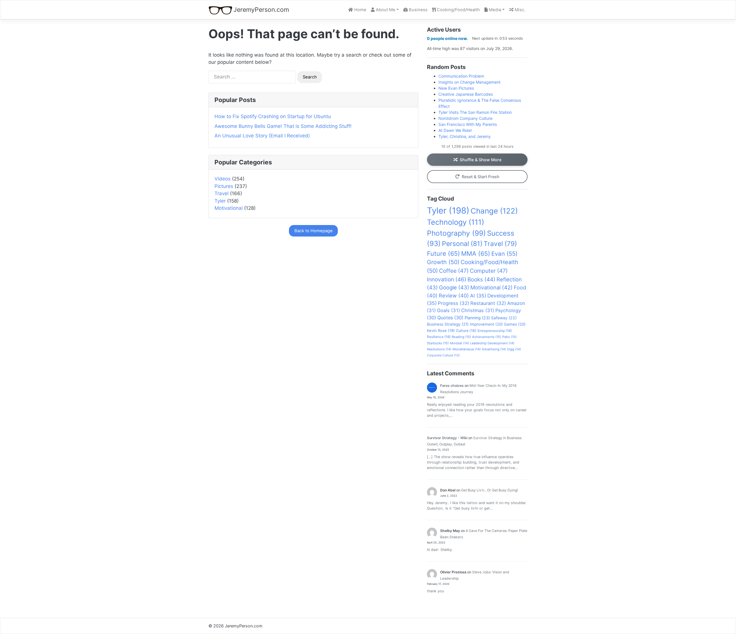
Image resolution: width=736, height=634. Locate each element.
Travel (221, 193)
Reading (461, 337)
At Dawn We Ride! (455, 130)
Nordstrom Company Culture (465, 118)
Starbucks (438, 343)
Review (454, 295)
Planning (477, 317)
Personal (462, 244)
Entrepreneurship (495, 330)
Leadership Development (492, 343)
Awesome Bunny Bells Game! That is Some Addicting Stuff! (283, 126)
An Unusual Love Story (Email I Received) (262, 136)
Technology (455, 222)
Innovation (446, 279)
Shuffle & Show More (480, 159)
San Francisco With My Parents (467, 124)
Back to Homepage (313, 230)
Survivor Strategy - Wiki (447, 438)
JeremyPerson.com (261, 9)
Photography (456, 233)
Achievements (486, 337)
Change (494, 210)
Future (443, 253)
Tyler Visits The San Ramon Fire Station (475, 112)
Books (481, 279)
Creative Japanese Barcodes (465, 94)
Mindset (459, 343)
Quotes (450, 317)
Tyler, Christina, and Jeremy (464, 136)
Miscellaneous (467, 349)
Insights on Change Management (469, 82)
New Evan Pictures (456, 88)
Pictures (223, 186)
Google (454, 287)
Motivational (228, 208)
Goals (448, 310)
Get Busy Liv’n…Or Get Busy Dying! (489, 490)
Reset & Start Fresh (480, 176)
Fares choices (452, 385)
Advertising (494, 349)
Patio (509, 337)
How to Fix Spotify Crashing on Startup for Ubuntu (272, 116)
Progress (453, 303)
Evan (504, 253)
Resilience (439, 337)
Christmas (477, 310)
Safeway (504, 317)
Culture (466, 330)
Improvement (486, 324)
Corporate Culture (443, 355)
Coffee (454, 270)
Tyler (220, 201)
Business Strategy (448, 324)
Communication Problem (461, 76)
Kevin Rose (441, 330)
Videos (222, 179)
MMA (475, 253)
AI (478, 296)
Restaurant (488, 303)
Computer (489, 270)
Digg (514, 349)
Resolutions (439, 349)
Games (515, 324)
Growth (443, 262)
